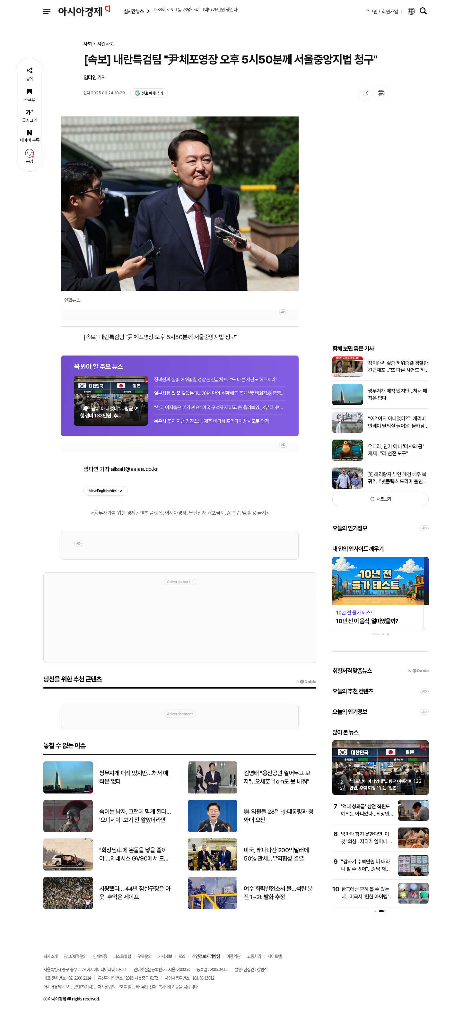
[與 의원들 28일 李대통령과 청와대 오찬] (212, 830)
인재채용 (100, 956)
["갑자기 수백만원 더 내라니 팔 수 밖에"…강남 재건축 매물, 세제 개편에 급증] (413, 874)
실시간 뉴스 (134, 11)
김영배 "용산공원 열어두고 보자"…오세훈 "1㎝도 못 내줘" (277, 777)
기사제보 (165, 956)
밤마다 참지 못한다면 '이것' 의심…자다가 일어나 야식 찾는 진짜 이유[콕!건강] (367, 841)
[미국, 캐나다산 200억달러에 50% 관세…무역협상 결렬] (212, 869)
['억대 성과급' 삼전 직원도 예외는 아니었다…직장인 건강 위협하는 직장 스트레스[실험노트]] (413, 819)
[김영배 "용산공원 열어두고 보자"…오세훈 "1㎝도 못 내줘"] (212, 792)
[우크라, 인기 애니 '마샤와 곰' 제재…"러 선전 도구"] (347, 459)
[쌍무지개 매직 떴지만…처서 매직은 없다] (347, 403)
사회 (87, 44)
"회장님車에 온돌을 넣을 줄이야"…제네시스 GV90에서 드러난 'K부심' (134, 854)
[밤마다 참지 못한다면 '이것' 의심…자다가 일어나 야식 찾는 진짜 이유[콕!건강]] (413, 847)
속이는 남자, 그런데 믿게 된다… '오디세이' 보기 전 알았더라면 (135, 816)
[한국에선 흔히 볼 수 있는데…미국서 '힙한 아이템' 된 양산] (413, 902)
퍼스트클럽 (122, 956)
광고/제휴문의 (75, 956)
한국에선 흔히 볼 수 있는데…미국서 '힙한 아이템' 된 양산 (365, 896)
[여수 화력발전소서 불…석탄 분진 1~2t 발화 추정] (212, 907)
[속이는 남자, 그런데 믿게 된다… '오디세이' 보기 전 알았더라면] (68, 830)
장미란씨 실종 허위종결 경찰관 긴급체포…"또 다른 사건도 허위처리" (215, 379)
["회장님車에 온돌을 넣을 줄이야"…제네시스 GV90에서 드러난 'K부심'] (68, 869)
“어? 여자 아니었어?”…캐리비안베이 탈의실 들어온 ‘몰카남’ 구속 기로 (397, 423)
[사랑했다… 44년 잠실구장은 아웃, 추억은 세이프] (68, 907)
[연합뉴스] (180, 203)
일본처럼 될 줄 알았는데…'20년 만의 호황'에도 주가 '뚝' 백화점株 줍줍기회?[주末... (220, 393)
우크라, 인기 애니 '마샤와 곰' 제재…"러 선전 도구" (396, 450)
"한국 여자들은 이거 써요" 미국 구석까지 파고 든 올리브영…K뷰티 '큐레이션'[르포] (220, 407)
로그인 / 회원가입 (381, 11)
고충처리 (254, 956)
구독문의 (144, 956)
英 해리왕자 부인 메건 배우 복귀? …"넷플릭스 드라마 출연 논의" (398, 478)
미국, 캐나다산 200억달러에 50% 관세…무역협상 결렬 (276, 854)
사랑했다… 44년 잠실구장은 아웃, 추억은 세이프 (134, 893)
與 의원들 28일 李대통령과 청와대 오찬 (278, 816)
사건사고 (105, 44)
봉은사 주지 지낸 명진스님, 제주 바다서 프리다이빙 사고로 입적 (211, 421)
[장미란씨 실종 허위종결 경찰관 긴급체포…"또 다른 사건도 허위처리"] (347, 375)
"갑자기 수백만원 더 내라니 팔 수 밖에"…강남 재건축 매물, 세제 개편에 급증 (365, 869)
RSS (182, 956)
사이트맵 (274, 956)
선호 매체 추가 (152, 93)
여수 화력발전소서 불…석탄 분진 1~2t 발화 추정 (278, 893)
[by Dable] (305, 681)
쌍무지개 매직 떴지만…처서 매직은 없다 (397, 394)
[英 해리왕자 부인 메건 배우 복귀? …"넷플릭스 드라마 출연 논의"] (347, 487)
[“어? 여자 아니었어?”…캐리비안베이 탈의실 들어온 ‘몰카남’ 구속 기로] (347, 431)
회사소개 (50, 956)
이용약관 (233, 956)
